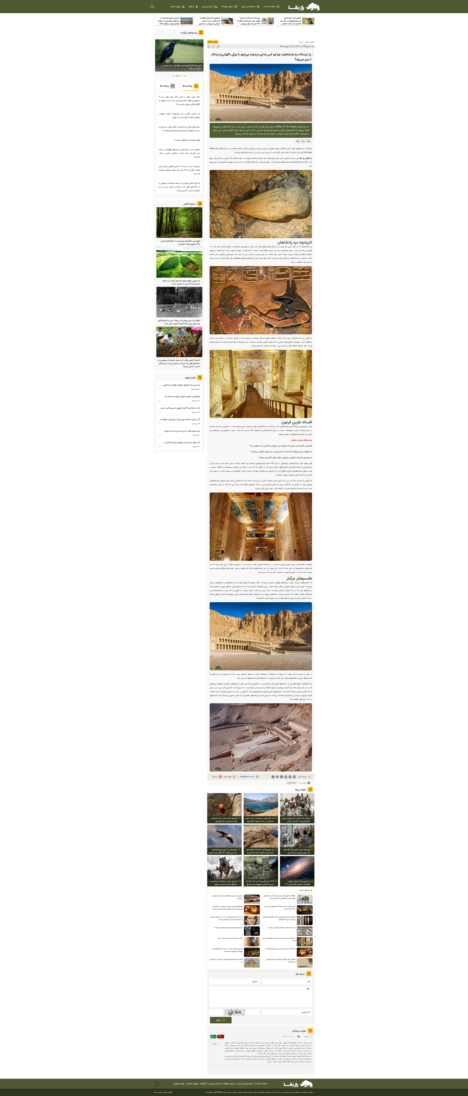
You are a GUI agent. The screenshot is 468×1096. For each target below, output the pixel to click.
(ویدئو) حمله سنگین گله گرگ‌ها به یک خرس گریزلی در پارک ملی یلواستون (296, 851)
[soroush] (277, 776)
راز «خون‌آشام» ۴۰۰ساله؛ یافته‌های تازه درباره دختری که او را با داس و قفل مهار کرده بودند (260, 851)
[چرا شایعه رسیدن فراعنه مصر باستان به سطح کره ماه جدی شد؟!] (304, 941)
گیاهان (191, 6)
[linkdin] (281, 777)
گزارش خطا (228, 776)
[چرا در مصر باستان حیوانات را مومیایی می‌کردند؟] (304, 931)
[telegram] (294, 776)
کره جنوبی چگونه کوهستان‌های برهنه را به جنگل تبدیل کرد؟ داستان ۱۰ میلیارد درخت (181, 282)
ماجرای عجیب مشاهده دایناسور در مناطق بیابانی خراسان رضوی (223, 883)
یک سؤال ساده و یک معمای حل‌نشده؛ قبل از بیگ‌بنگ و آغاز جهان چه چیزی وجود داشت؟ (182, 442)
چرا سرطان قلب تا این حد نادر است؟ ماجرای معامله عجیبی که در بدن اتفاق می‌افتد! (182, 431)
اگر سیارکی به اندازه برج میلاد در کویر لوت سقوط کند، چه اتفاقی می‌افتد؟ (179, 419)
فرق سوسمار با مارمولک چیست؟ (187, 140)
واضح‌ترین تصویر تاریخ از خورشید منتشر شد (182, 396)
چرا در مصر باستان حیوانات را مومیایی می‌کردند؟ (281, 928)
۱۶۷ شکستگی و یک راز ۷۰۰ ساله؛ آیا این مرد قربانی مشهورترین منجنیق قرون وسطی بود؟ (260, 883)
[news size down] (307, 141)
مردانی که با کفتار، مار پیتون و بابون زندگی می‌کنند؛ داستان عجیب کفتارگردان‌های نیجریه (296, 820)
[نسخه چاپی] (208, 46)
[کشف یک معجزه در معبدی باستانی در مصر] (251, 941)
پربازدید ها (188, 86)
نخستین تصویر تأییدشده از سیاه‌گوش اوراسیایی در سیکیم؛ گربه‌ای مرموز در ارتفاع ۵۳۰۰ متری (168, 21)
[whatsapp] (285, 776)
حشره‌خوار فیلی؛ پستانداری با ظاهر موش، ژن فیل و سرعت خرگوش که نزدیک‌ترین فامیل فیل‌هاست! (179, 129)
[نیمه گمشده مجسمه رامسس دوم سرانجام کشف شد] (304, 952)
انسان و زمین (207, 6)
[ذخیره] (218, 46)
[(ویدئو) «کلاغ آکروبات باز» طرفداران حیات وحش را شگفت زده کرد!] (179, 55)
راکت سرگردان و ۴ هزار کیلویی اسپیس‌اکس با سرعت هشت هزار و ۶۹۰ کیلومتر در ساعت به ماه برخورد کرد (179, 408)
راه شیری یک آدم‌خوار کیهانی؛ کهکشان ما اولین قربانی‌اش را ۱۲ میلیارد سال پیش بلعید (297, 883)
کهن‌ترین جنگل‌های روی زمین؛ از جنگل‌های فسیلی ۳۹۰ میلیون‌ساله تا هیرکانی (180, 243)
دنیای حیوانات (227, 6)
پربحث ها (164, 86)
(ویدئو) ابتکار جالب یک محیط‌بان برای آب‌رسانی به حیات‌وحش (224, 820)
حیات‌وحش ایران (248, 6)
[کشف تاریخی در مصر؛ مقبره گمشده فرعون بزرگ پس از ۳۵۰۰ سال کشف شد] (304, 910)
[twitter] (290, 776)
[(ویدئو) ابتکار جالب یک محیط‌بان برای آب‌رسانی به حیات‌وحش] (224, 804)
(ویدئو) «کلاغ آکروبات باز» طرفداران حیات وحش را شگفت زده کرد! (181, 67)
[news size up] (297, 141)
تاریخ (301, 42)
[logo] (304, 7)
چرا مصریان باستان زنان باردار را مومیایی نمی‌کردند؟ (228, 928)
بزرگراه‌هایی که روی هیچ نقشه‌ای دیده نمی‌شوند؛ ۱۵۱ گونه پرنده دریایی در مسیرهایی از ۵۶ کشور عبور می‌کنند (222, 851)
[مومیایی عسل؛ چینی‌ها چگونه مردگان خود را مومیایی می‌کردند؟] (251, 899)
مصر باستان (292, 783)
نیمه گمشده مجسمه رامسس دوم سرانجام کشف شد (280, 949)
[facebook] (273, 776)
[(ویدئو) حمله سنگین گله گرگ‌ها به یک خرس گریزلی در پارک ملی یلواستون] (297, 836)
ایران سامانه (158, 1092)
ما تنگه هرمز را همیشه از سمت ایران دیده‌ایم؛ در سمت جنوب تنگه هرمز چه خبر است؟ (259, 820)
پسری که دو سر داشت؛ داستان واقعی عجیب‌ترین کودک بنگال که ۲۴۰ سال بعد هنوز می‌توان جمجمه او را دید (248, 21)
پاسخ (215, 1044)
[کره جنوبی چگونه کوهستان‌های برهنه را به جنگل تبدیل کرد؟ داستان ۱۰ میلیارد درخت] (179, 262)
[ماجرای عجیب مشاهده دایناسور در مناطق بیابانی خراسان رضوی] (224, 867)
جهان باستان (175, 6)
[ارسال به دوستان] (213, 46)
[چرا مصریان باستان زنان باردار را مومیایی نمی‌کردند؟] (251, 931)
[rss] (157, 1084)
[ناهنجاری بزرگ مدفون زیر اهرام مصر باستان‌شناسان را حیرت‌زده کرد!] (304, 963)
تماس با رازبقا (212, 42)
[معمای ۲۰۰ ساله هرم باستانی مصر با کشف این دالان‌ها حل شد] (251, 963)
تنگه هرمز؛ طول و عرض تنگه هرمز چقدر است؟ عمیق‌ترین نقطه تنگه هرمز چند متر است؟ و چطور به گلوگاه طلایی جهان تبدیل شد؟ (179, 101)
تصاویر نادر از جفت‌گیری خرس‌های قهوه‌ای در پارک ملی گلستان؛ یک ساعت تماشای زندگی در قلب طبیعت (290, 21)
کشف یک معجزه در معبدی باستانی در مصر (230, 938)
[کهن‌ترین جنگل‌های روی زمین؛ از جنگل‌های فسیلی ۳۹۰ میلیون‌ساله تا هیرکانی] (179, 222)
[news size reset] (302, 141)
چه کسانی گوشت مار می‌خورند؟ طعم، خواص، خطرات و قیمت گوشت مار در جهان (179, 115)
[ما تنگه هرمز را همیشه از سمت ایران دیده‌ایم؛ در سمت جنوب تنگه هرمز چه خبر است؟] (261, 804)
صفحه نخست (269, 6)
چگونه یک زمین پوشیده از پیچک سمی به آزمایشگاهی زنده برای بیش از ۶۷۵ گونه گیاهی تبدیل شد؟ (179, 322)
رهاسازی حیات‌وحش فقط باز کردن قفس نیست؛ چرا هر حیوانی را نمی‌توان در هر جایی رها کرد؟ (209, 21)
